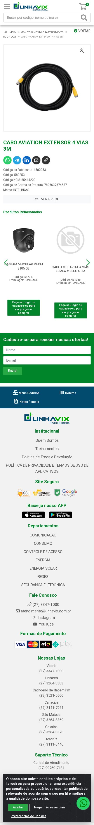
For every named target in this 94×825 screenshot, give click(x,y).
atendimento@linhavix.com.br (46, 611)
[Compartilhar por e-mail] (36, 160)
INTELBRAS (21, 190)
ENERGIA (43, 560)
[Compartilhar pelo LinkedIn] (27, 160)
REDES (43, 576)
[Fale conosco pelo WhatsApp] (83, 803)
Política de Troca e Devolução (47, 457)
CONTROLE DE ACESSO (43, 552)
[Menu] (7, 6)
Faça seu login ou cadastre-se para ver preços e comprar (23, 308)
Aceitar (18, 807)
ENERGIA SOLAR (43, 568)
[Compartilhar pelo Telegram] (17, 160)
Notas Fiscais (29, 402)
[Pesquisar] (84, 17)
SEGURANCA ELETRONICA (43, 585)
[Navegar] (5, 262)
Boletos (70, 393)
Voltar (84, 31)
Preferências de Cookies (28, 816)
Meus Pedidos (29, 393)
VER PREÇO (49, 199)
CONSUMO (43, 543)
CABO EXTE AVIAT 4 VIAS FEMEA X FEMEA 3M (70, 269)
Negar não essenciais (50, 807)
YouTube (46, 624)
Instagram (46, 617)
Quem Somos (47, 440)
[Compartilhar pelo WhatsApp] (7, 160)
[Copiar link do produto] (46, 160)
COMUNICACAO (43, 535)
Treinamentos (47, 449)
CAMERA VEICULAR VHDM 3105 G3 (23, 266)
